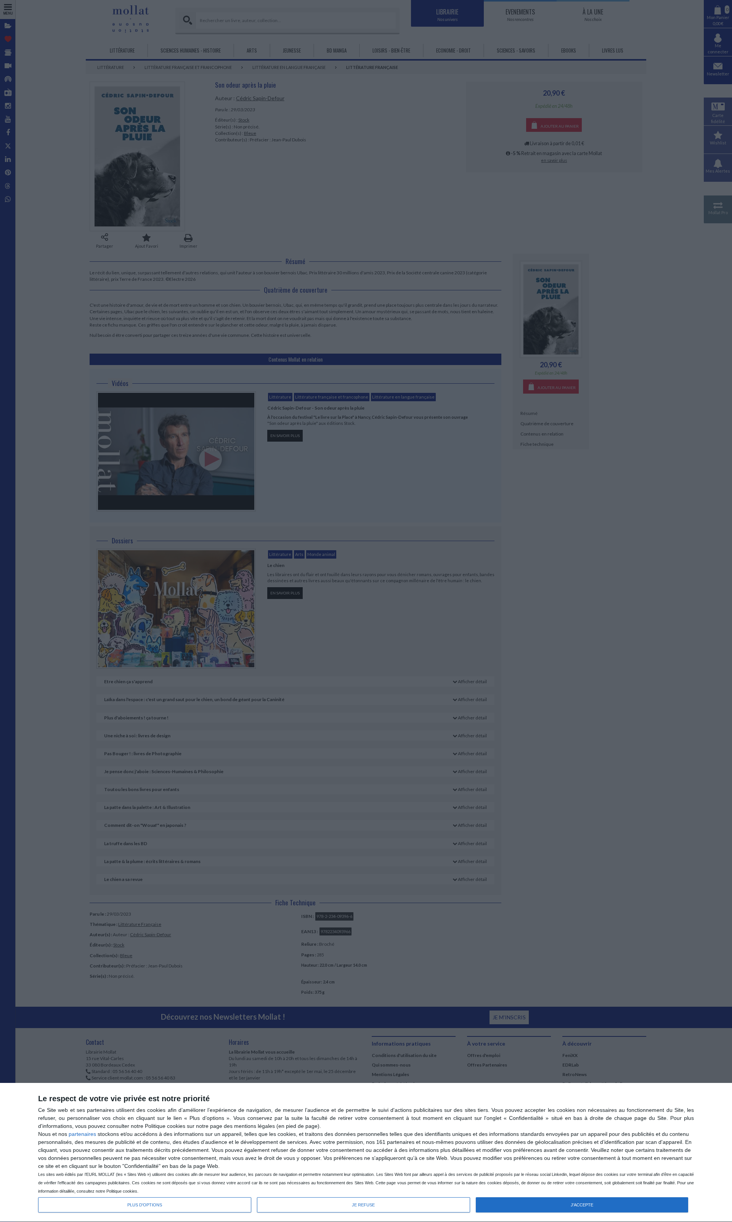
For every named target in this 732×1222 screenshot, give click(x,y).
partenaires (82, 1134)
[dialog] (366, 1152)
